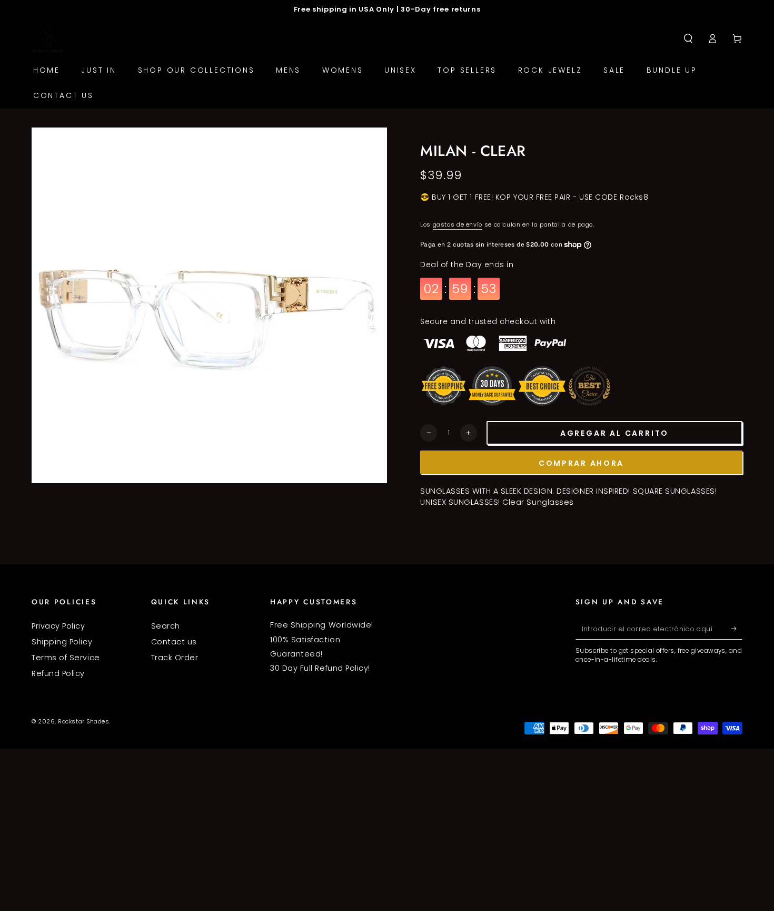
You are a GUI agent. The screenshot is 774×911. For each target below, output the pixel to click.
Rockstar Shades (83, 722)
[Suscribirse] (736, 628)
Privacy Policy (58, 626)
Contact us (174, 641)
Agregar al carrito (614, 433)
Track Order (175, 657)
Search (165, 626)
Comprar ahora (581, 463)
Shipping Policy (62, 641)
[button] (688, 38)
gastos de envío (457, 225)
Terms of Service (66, 657)
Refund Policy (58, 673)
